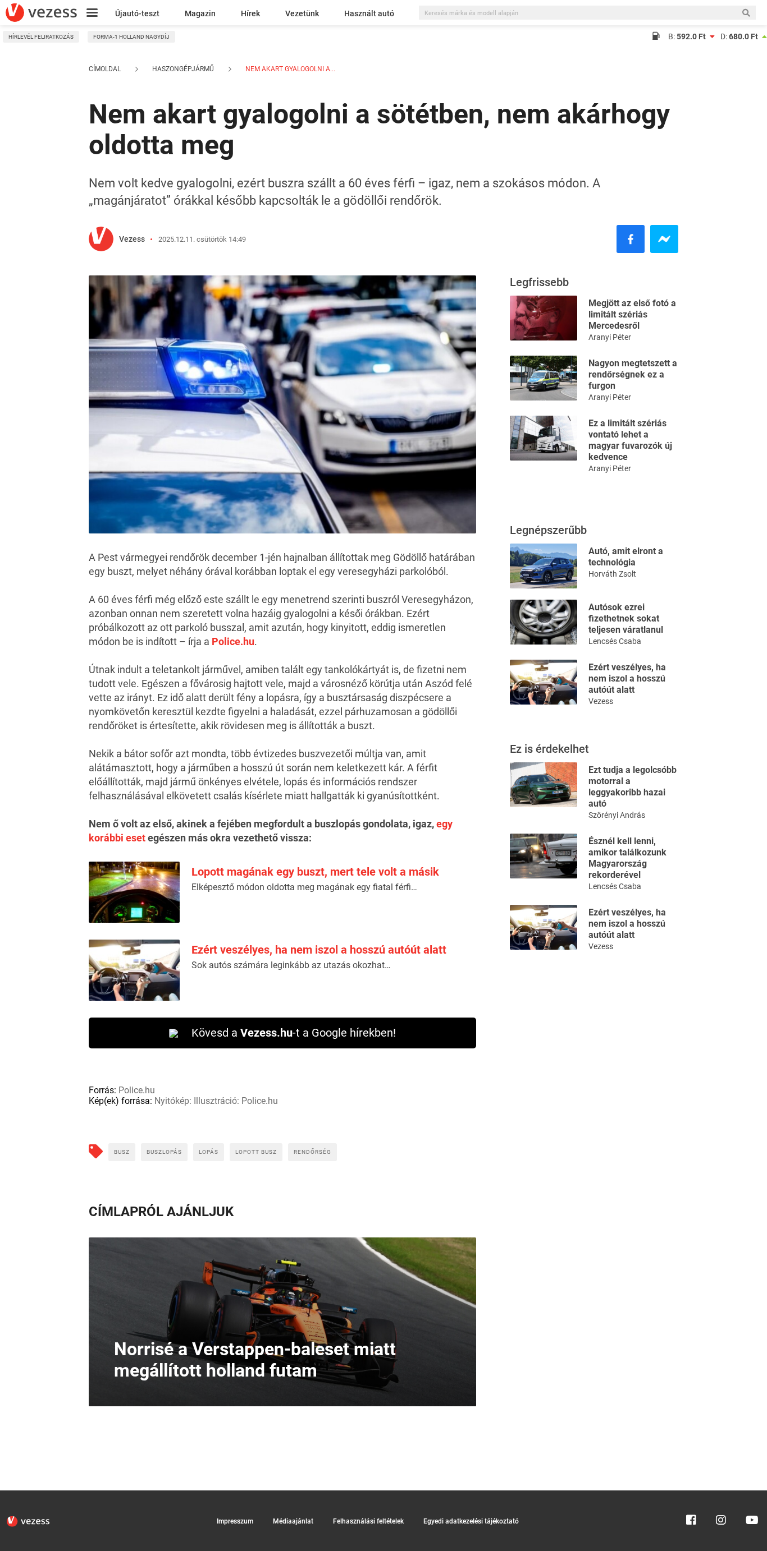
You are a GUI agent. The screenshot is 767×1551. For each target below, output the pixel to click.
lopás (208, 1152)
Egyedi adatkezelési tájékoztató (471, 1521)
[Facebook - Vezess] (631, 239)
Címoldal (105, 69)
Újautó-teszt (137, 13)
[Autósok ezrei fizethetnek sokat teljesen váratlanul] (543, 621)
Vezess (132, 238)
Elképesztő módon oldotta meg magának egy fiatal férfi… (304, 887)
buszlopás (164, 1152)
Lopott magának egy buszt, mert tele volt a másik (315, 871)
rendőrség (312, 1152)
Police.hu (233, 641)
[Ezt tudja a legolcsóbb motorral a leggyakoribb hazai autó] (543, 784)
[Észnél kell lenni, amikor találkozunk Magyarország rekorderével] (543, 855)
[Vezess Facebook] (691, 1495)
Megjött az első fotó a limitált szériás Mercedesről (632, 314)
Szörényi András (616, 815)
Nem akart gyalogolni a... (289, 69)
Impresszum (235, 1521)
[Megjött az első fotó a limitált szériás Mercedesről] (543, 317)
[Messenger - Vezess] (664, 239)
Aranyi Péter (609, 337)
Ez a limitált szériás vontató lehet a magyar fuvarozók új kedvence (630, 440)
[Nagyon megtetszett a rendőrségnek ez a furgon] (543, 377)
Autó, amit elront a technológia (625, 557)
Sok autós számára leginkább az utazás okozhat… (291, 965)
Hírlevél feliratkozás (41, 37)
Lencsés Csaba (614, 641)
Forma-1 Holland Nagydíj (131, 37)
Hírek (250, 13)
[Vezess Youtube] (751, 1495)
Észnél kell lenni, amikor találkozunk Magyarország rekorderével (627, 858)
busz (122, 1152)
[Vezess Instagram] (721, 1495)
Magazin (200, 13)
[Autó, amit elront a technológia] (543, 565)
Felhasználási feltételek (368, 1521)
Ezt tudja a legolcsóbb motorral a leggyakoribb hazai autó (632, 787)
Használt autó (369, 13)
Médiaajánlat (293, 1521)
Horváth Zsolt (612, 573)
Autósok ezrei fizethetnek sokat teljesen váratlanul (625, 618)
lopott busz (256, 1152)
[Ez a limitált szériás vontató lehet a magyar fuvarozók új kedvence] (543, 437)
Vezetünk (302, 13)
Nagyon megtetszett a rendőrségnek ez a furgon (632, 374)
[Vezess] (41, 12)
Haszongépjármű (183, 69)
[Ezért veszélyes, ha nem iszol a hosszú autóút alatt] (543, 681)
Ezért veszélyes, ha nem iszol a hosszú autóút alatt (318, 949)
